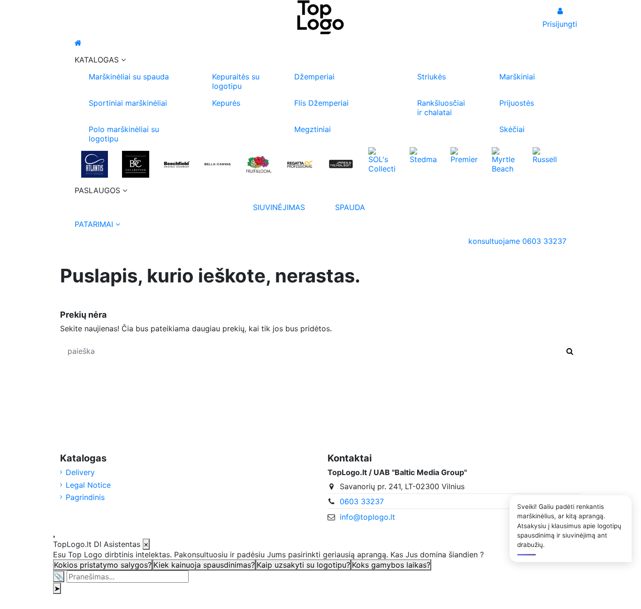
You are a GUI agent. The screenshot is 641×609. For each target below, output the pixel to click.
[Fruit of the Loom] (258, 164)
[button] (320, 59)
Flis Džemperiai (321, 103)
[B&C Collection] (135, 164)
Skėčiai (512, 129)
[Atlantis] (94, 164)
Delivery (80, 472)
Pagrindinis (85, 497)
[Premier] (463, 154)
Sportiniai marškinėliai (128, 103)
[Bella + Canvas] (217, 164)
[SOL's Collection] (381, 159)
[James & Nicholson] (341, 164)
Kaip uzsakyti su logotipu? (303, 565)
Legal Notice (88, 485)
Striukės (431, 76)
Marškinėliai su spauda (129, 76)
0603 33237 (362, 501)
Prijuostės (516, 103)
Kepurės (226, 103)
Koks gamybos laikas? (391, 565)
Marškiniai (517, 76)
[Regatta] (299, 164)
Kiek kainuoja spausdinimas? (204, 565)
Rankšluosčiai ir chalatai (441, 107)
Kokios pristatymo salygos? (103, 565)
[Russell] (546, 154)
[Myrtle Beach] (505, 159)
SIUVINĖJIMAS (279, 207)
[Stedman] (423, 154)
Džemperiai (314, 76)
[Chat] (54, 537)
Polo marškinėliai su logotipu (124, 134)
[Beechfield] (176, 164)
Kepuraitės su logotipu (235, 81)
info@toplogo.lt (367, 517)
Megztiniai (312, 129)
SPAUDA (350, 207)
